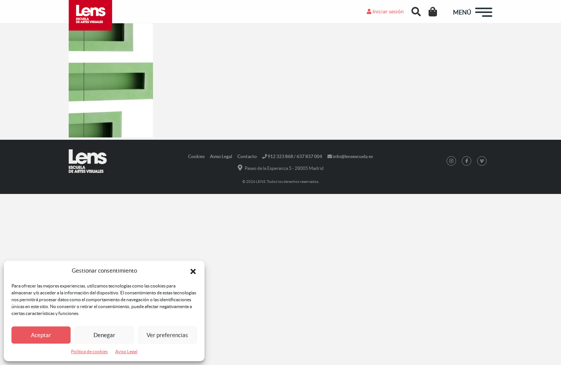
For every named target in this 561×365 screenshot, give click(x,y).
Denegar (104, 335)
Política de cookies (89, 351)
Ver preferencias (167, 335)
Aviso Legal (126, 351)
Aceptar (41, 335)
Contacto (247, 156)
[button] (193, 271)
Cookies (196, 156)
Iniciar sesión (387, 11)
